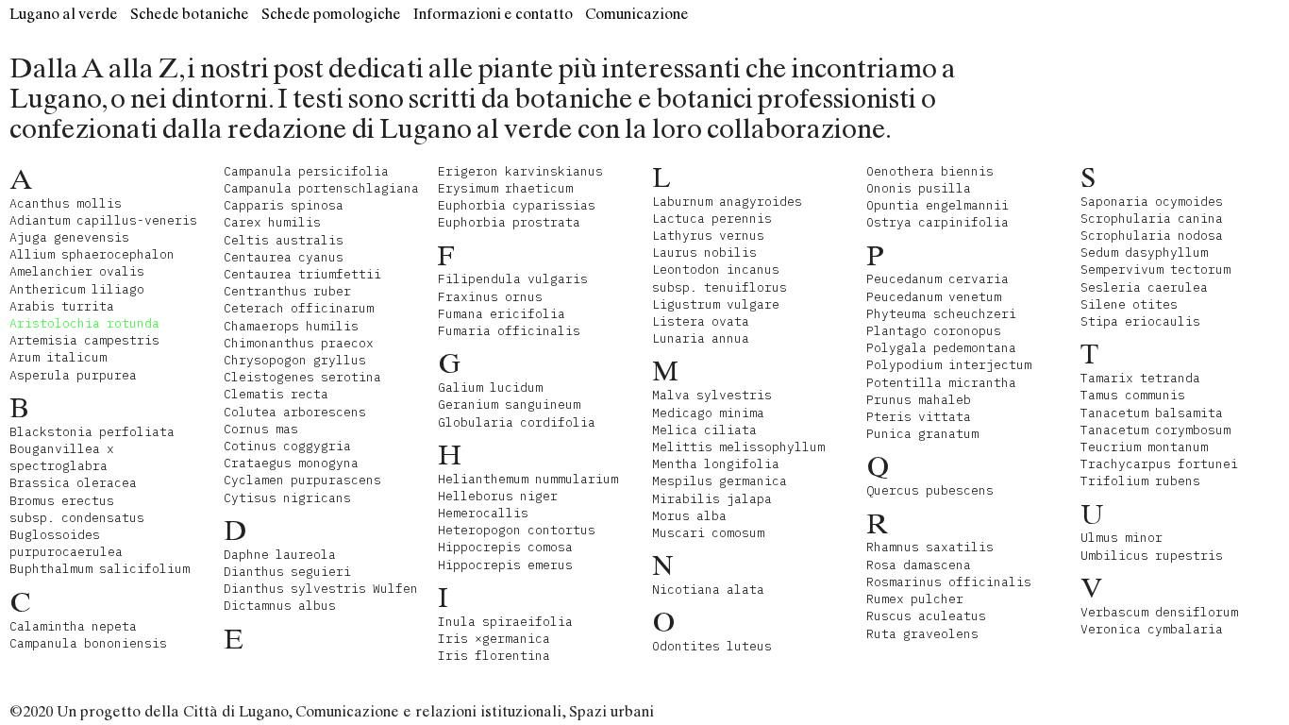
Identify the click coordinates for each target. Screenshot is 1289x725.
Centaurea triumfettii (302, 274)
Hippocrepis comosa (505, 547)
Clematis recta (276, 394)
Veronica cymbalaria (1151, 629)
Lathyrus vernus (708, 236)
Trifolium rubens (1140, 481)
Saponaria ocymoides (1151, 202)
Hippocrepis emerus (505, 565)
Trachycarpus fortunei (1159, 464)
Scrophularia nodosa (1151, 236)
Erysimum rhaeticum (505, 188)
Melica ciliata (704, 430)
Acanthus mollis (65, 203)
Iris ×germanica (494, 639)
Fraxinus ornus (490, 297)
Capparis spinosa (283, 205)
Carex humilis (272, 222)
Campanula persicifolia (306, 171)
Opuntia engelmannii (937, 205)
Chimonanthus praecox (299, 343)
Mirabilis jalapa (712, 499)
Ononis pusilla (918, 188)
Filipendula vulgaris (513, 279)
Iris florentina (494, 656)
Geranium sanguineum (509, 404)
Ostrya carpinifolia (937, 222)
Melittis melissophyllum (738, 447)
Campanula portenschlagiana (321, 188)
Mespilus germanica (719, 481)
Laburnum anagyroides (727, 202)
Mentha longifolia (715, 464)
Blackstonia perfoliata (92, 432)
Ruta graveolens (922, 634)
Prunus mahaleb (918, 400)
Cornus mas (261, 429)
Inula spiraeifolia (505, 622)
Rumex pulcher (914, 599)
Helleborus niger (498, 496)
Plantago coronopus (933, 331)
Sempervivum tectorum (1155, 269)
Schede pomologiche (331, 14)
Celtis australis (283, 240)
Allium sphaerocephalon (92, 254)
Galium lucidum (490, 387)
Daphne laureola (280, 555)
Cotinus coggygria (287, 446)
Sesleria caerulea (1144, 287)
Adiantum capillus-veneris (103, 220)
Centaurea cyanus (283, 257)
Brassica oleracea (73, 483)
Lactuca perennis (712, 219)
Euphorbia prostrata (509, 222)
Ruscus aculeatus (926, 616)
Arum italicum (58, 357)
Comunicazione (637, 14)
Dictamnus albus (280, 606)
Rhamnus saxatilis (930, 547)
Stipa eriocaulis (1140, 321)
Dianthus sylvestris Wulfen (321, 589)
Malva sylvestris (712, 395)
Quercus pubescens (930, 490)
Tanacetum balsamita (1151, 413)
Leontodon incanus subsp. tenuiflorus (719, 278)
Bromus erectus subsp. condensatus (76, 509)
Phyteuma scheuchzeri (941, 314)
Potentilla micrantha (941, 383)
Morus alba (689, 516)
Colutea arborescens (295, 412)
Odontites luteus (712, 646)
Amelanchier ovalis (76, 271)
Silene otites (1129, 304)
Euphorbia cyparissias (516, 205)
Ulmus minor (1121, 538)
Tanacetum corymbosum (1155, 430)
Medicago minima (708, 413)
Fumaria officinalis (509, 331)
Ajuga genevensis (69, 237)
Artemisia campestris (84, 340)
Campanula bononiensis (88, 643)
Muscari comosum (708, 533)
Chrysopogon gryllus (295, 360)
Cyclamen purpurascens (302, 480)
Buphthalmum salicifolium (99, 569)
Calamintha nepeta (73, 626)
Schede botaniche (189, 14)
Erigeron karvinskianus (520, 171)
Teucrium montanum (1144, 447)
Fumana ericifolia (501, 314)
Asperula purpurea (73, 375)
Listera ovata (700, 321)
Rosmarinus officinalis (948, 582)
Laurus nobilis (704, 252)
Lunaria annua (700, 338)
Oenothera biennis (930, 171)
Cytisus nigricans (287, 498)
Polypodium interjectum (948, 365)
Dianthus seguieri (287, 572)
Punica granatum (922, 434)
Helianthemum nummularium (528, 479)
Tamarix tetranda (1140, 378)
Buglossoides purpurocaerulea (66, 543)
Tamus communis (1132, 395)
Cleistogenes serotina (302, 377)
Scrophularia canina (1151, 219)
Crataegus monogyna (291, 463)
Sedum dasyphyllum (1144, 252)
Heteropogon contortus (516, 530)
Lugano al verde (63, 14)
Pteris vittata (918, 417)
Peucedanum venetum (933, 297)
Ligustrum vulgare (715, 304)
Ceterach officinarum (299, 308)
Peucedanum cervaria (937, 279)
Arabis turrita (61, 306)
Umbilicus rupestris (1151, 556)
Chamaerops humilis (291, 326)
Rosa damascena (918, 565)
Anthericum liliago (76, 289)
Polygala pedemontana (941, 348)
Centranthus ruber (287, 291)
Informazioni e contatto (493, 14)
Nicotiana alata (708, 590)
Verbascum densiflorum (1159, 612)
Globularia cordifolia (516, 422)
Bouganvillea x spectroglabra (61, 457)
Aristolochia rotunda (84, 323)
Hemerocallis (483, 513)
